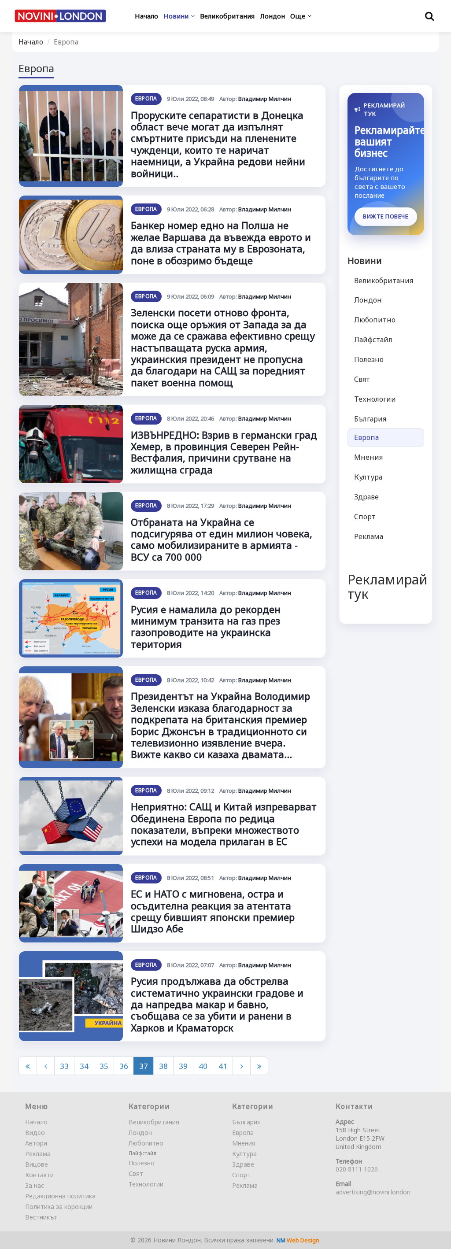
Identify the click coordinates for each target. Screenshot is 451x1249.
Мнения (368, 457)
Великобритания (383, 280)
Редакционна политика (60, 1196)
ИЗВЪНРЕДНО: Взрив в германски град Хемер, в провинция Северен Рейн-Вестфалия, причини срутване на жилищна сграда (224, 452)
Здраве (366, 497)
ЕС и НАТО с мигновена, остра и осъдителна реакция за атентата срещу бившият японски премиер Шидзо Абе (213, 911)
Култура (368, 477)
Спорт (365, 516)
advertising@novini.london (373, 1192)
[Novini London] (60, 16)
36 (123, 1066)
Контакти (39, 1175)
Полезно (369, 359)
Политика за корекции (58, 1206)
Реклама (368, 536)
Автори (36, 1143)
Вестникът (41, 1217)
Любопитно (375, 320)
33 (64, 1066)
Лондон (368, 300)
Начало (30, 42)
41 (222, 1066)
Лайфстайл (373, 339)
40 (203, 1066)
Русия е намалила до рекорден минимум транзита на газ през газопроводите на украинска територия (206, 626)
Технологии (375, 399)
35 (104, 1066)
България (370, 419)
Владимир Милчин (264, 99)
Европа (146, 98)
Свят (362, 379)
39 (183, 1066)
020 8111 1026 (357, 1169)
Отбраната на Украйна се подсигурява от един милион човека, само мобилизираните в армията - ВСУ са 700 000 (221, 539)
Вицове (36, 1164)
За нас (34, 1185)
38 (163, 1066)
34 (84, 1066)
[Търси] (429, 16)
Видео (35, 1132)
